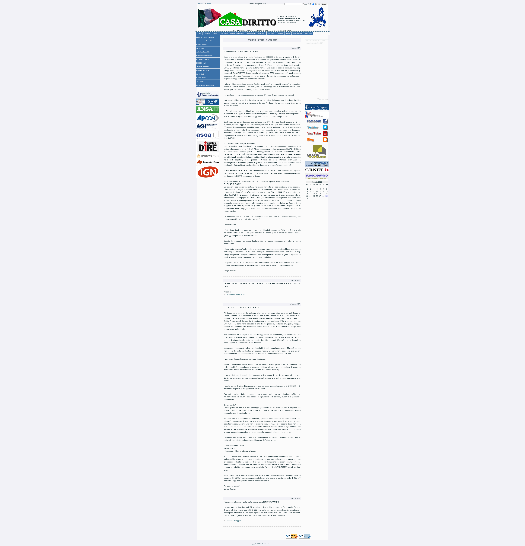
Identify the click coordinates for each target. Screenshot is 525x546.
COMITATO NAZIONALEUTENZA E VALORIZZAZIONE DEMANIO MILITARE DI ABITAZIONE (292, 18)
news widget (325, 99)
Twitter (209, 4)
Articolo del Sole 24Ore (236, 295)
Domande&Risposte (237, 33)
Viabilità (280, 33)
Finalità (215, 33)
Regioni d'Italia (297, 33)
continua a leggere (234, 521)
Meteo (288, 33)
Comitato (207, 33)
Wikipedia (308, 33)
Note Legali (224, 33)
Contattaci (261, 33)
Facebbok (200, 4)
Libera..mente (251, 33)
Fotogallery (271, 33)
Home (199, 33)
